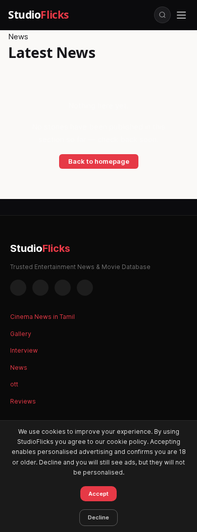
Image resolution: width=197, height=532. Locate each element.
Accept (98, 493)
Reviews (23, 401)
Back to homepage (98, 161)
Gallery (20, 334)
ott (14, 384)
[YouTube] (85, 288)
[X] (63, 288)
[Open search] (162, 15)
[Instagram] (40, 288)
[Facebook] (18, 288)
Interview (24, 350)
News (18, 367)
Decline (98, 517)
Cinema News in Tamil (42, 316)
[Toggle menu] (181, 15)
